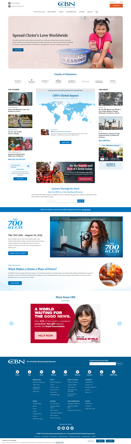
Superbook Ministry (74, 403)
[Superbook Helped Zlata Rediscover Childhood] (20, 143)
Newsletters (89, 382)
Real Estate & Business (72, 395)
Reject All (100, 441)
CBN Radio (88, 403)
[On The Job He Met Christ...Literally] (20, 121)
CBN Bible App (54, 395)
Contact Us (113, 2)
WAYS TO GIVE (73, 380)
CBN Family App (55, 418)
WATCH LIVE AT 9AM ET (18, 253)
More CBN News (104, 140)
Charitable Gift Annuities (72, 390)
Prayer (52, 385)
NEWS (35, 401)
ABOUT (90, 12)
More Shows (54, 415)
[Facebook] (63, 428)
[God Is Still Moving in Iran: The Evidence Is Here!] (20, 99)
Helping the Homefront (36, 388)
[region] (65, 441)
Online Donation (73, 382)
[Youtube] (59, 428)
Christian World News (55, 407)
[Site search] (96, 12)
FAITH (61, 12)
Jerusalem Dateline (56, 413)
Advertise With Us (91, 387)
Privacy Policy (45, 436)
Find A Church (54, 390)
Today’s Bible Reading (15, 165)
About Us (88, 392)
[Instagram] (67, 428)
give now (116, 5)
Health (35, 411)
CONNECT (88, 380)
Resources (53, 392)
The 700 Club (39, 12)
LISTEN (81, 12)
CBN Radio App (90, 409)
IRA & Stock (71, 387)
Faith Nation (54, 410)
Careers (87, 390)
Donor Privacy (53, 436)
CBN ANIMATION (73, 401)
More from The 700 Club (16, 159)
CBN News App (38, 419)
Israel (34, 409)
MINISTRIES (37, 380)
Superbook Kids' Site (74, 410)
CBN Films (36, 391)
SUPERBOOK (71, 12)
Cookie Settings (91, 441)
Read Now (20, 179)
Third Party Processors (74, 436)
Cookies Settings (86, 436)
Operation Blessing (39, 382)
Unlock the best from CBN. (98, 360)
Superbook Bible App (73, 407)
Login (121, 2)
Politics (35, 416)
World (34, 406)
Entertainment (37, 414)
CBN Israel (36, 385)
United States (37, 403)
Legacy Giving (72, 385)
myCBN (93, 436)
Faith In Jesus (54, 387)
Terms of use (37, 436)
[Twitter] (72, 428)
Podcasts (88, 406)
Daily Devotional (55, 382)
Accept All (110, 441)
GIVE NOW (18, 50)
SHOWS (52, 401)
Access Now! (86, 209)
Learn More (65, 142)
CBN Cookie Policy (63, 436)
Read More (15, 283)
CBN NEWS (51, 12)
